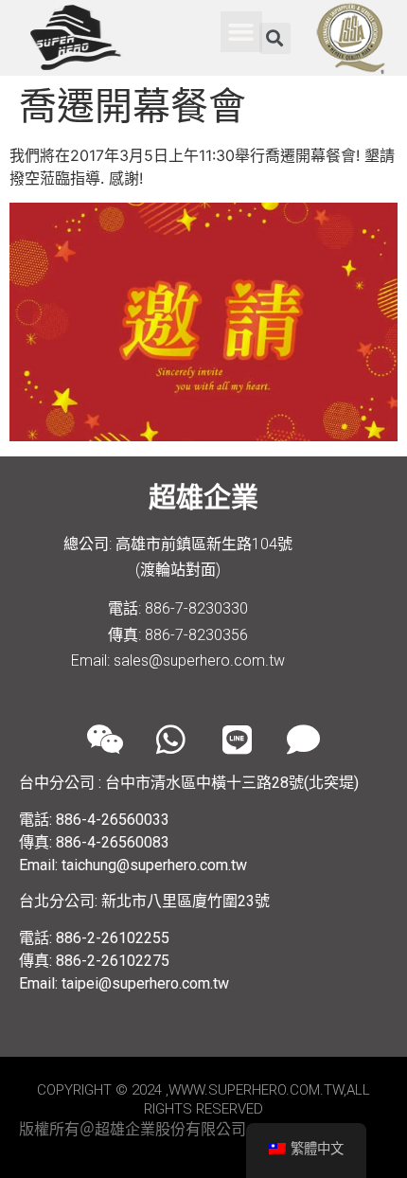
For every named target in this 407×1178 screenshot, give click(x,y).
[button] (241, 32)
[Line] (237, 738)
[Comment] (303, 738)
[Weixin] (104, 738)
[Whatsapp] (170, 738)
